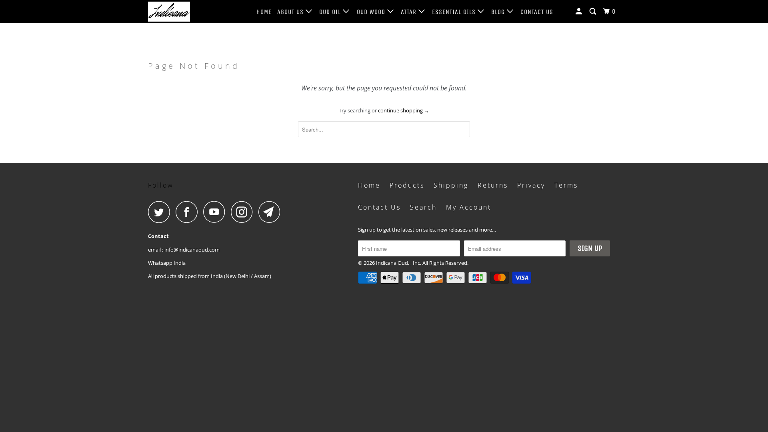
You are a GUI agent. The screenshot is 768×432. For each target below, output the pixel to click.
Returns (493, 185)
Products (407, 185)
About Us (291, 12)
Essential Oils (455, 12)
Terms (566, 185)
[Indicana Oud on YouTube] (216, 212)
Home (264, 12)
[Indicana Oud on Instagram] (244, 212)
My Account (468, 207)
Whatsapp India (167, 262)
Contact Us (536, 12)
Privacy (531, 185)
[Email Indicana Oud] (271, 212)
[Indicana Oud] (189, 12)
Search (423, 207)
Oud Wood (372, 12)
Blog (499, 12)
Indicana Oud (392, 262)
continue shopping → (403, 110)
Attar (409, 12)
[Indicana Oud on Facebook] (189, 212)
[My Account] (579, 11)
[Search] (593, 11)
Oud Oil (331, 12)
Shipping (451, 185)
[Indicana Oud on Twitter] (161, 212)
